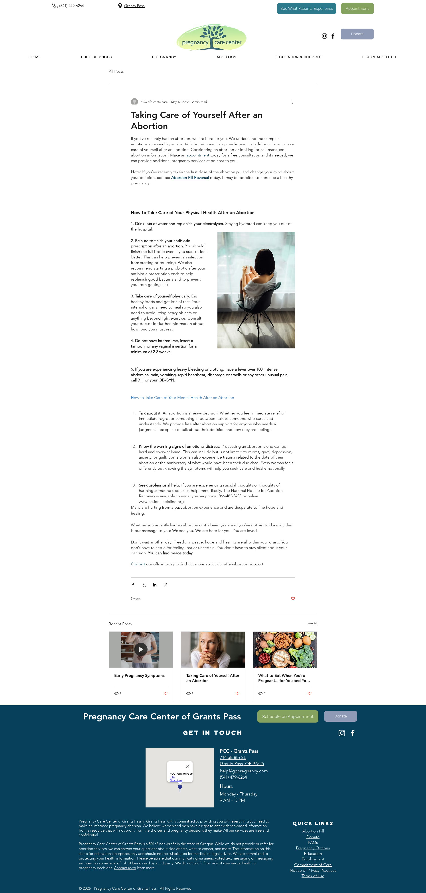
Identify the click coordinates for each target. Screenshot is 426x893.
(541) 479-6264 (71, 5)
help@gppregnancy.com (244, 771)
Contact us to (125, 868)
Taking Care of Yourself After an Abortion (212, 678)
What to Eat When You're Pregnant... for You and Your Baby (284, 678)
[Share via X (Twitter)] (144, 585)
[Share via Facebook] (133, 585)
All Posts (116, 71)
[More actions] (292, 101)
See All (312, 623)
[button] (306, 8)
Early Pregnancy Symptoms (139, 675)
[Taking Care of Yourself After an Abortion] (213, 650)
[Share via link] (166, 585)
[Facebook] (332, 36)
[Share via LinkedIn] (155, 585)
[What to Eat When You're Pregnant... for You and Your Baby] (285, 650)
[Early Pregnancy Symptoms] (141, 650)
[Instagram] (324, 36)
